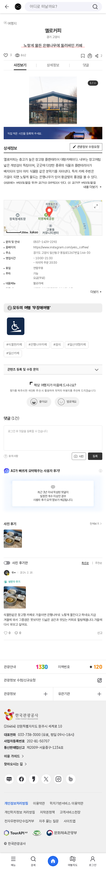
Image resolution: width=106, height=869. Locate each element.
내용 (90, 187)
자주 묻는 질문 (49, 821)
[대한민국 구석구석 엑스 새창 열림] (46, 779)
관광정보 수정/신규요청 (19, 680)
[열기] (96, 370)
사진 (81, 456)
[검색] (95, 7)
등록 (95, 456)
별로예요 (71, 401)
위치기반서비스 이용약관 (66, 803)
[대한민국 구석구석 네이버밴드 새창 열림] (71, 779)
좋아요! (43, 401)
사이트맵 (69, 821)
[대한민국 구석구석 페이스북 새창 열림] (21, 779)
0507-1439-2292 (45, 242)
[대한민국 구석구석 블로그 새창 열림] (9, 779)
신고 (99, 633)
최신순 (85, 563)
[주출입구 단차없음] (15, 326)
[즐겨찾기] (81, 56)
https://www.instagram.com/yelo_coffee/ (60, 247)
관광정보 (10, 694)
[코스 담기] (88, 55)
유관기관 (64, 694)
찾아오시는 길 (13, 764)
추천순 (98, 563)
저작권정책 (47, 812)
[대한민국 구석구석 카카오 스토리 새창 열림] (34, 779)
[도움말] (6, 456)
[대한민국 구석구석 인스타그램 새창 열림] (58, 779)
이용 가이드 (12, 756)
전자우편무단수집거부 (19, 821)
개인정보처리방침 (16, 803)
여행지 (12, 23)
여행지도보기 (96, 206)
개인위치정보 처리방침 (19, 812)
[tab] (13, 861)
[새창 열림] (16, 833)
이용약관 (39, 803)
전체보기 (94, 523)
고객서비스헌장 (70, 812)
